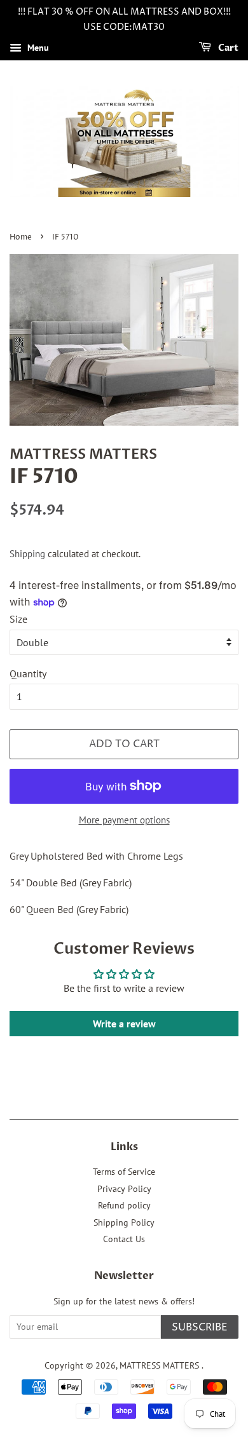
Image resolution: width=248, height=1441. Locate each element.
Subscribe (200, 1327)
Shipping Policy (124, 1222)
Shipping (27, 554)
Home (21, 237)
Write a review (124, 1023)
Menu (37, 47)
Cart (227, 48)
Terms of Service (124, 1171)
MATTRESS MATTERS (161, 1365)
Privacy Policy (124, 1188)
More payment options (124, 820)
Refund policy (124, 1205)
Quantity (28, 673)
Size (18, 618)
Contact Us (124, 1239)
